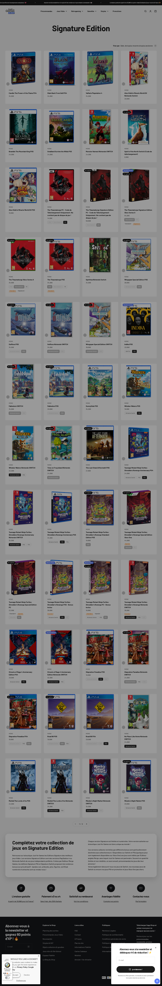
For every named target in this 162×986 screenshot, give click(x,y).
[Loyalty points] (157, 981)
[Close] (39, 956)
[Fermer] (156, 948)
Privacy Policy (22, 967)
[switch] (7, 977)
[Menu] (11, 962)
